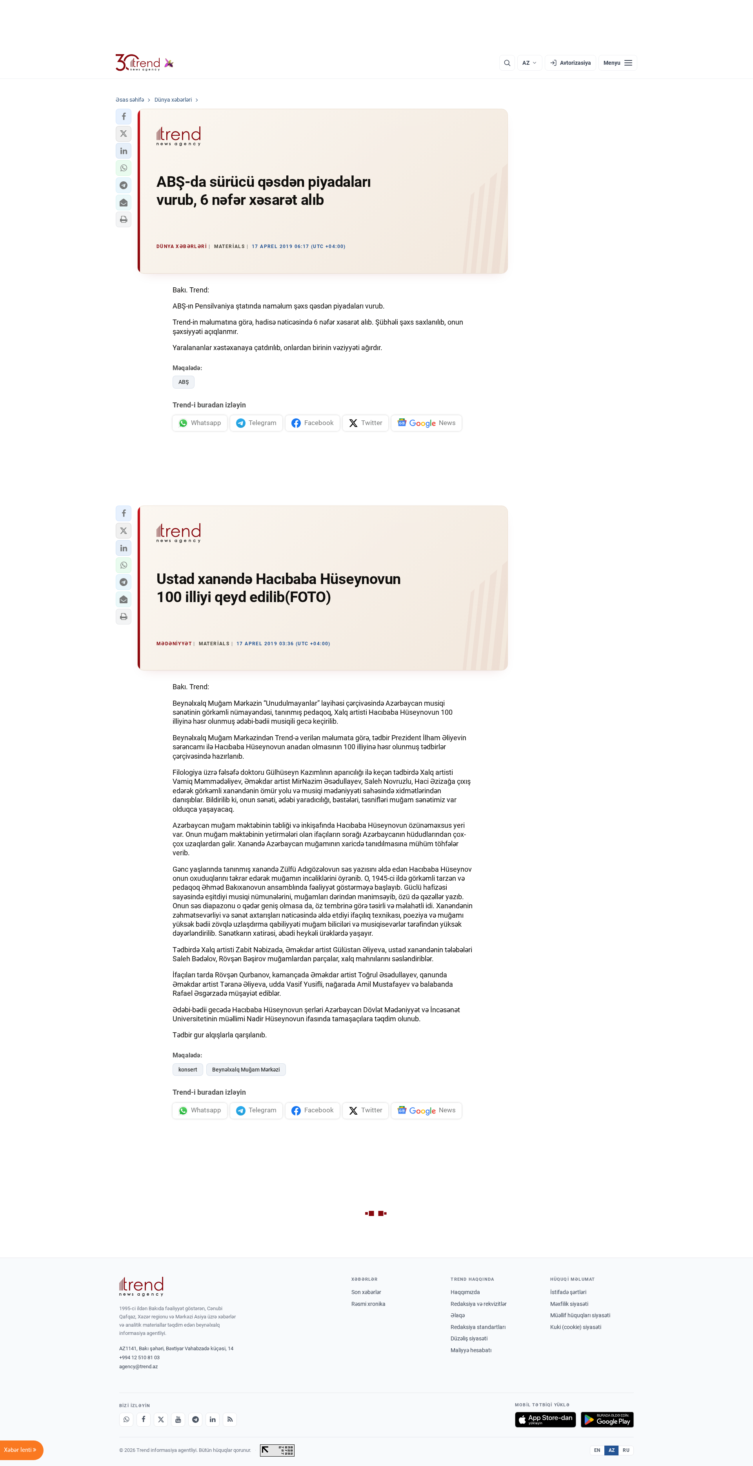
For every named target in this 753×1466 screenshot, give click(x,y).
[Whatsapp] (126, 1420)
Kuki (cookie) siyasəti (575, 1327)
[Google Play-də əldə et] (607, 1420)
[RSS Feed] (230, 1420)
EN (597, 1450)
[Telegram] (195, 1420)
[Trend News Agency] (141, 1286)
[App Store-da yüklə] (545, 1420)
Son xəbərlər (366, 1292)
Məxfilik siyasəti (569, 1304)
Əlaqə (458, 1315)
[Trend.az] (145, 62)
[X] (161, 1420)
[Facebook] (143, 1420)
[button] (123, 116)
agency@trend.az (138, 1366)
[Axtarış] (507, 63)
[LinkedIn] (213, 1420)
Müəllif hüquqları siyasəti (580, 1315)
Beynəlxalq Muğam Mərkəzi (246, 1069)
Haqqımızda (465, 1292)
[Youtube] (178, 1420)
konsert (187, 1069)
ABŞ (183, 382)
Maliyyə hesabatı (471, 1350)
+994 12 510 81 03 (139, 1357)
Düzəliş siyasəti (469, 1338)
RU (626, 1450)
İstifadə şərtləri (568, 1292)
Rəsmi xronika (368, 1304)
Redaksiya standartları (478, 1327)
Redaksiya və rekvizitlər (479, 1304)
